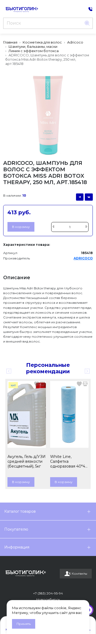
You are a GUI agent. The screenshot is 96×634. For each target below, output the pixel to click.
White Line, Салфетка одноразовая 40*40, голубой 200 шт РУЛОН (69, 461)
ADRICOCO (83, 258)
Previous (8, 371)
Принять (24, 624)
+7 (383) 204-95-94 (48, 593)
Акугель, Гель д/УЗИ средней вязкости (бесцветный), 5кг (26, 461)
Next (87, 371)
